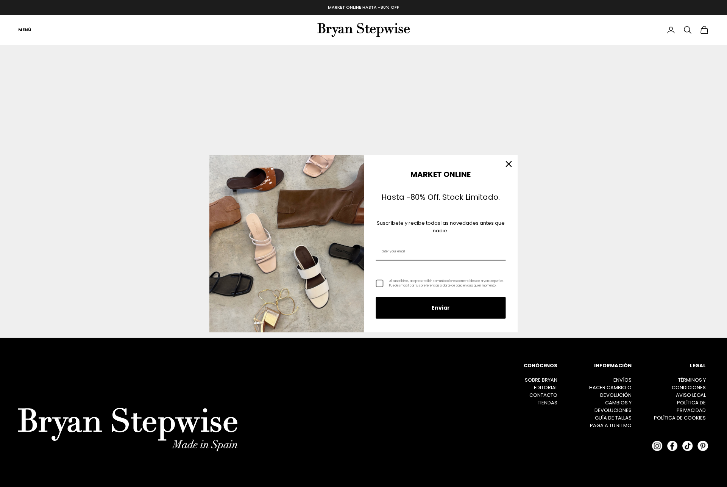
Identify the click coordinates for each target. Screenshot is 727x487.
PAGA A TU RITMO (611, 425)
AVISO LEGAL (691, 395)
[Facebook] (672, 446)
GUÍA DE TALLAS (613, 417)
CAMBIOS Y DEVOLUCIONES (613, 406)
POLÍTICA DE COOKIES (680, 417)
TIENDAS (547, 402)
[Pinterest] (702, 446)
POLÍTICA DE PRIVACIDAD (691, 406)
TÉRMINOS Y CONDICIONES (689, 383)
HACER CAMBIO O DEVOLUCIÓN (610, 391)
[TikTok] (687, 446)
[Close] (509, 164)
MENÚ (24, 30)
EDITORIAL (545, 387)
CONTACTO (543, 395)
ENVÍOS (622, 380)
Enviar (441, 308)
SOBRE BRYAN (541, 380)
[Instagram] (657, 446)
